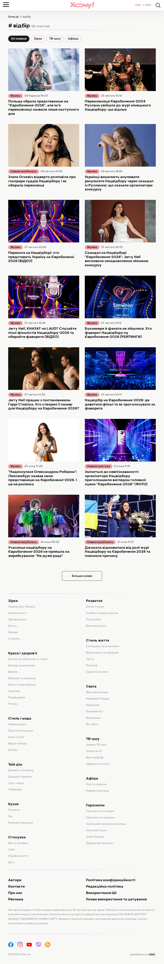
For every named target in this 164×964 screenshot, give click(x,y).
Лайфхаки (15, 789)
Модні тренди (17, 743)
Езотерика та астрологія (102, 646)
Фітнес (13, 704)
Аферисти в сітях (97, 764)
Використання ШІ (101, 893)
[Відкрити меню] (6, 5)
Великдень (93, 718)
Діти (11, 862)
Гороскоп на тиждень (100, 817)
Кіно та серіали (96, 784)
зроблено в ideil (143, 954)
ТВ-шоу (55, 38)
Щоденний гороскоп (99, 843)
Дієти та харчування (22, 685)
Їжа (10, 816)
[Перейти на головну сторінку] (82, 5)
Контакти (16, 887)
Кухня (13, 804)
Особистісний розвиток (102, 613)
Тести (90, 659)
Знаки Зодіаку (95, 837)
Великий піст (94, 711)
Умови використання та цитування (116, 899)
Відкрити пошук (158, 5)
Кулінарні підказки (20, 823)
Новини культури (98, 466)
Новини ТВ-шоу (96, 745)
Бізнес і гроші (95, 607)
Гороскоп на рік (96, 830)
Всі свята (92, 724)
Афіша (73, 38)
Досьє (12, 626)
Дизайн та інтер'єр (21, 770)
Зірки (38, 38)
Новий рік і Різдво (97, 699)
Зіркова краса (17, 619)
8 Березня (92, 705)
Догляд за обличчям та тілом (27, 659)
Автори (14, 880)
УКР (138, 5)
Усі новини (19, 38)
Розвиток (94, 601)
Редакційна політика (104, 887)
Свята (91, 687)
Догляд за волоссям (21, 665)
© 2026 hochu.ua (19, 954)
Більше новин (82, 576)
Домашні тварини (20, 777)
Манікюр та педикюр (22, 678)
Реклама (15, 899)
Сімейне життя (18, 856)
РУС (148, 5)
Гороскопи (95, 805)
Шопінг (13, 750)
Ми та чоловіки (18, 843)
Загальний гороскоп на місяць (106, 824)
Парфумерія (16, 697)
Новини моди (17, 724)
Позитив (91, 665)
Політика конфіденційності (110, 880)
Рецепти (14, 810)
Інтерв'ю (14, 639)
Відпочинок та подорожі (102, 653)
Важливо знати (96, 626)
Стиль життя (97, 641)
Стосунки (17, 837)
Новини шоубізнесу (24, 171)
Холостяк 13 (94, 751)
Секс (11, 849)
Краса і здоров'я (22, 653)
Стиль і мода (19, 719)
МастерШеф (94, 757)
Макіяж (13, 672)
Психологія (93, 619)
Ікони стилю (16, 737)
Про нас (15, 893)
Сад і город (16, 783)
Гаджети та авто (97, 672)
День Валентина (97, 692)
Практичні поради (20, 731)
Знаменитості (17, 613)
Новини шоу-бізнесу (21, 607)
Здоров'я (14, 691)
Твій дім (15, 765)
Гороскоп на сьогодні (100, 811)
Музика (15, 96)
